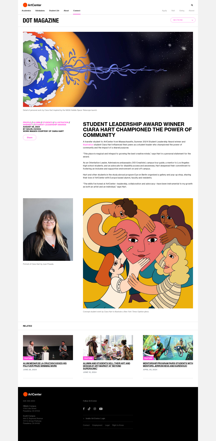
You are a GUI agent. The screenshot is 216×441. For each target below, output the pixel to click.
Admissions (40, 11)
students (47, 122)
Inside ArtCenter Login (95, 418)
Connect (76, 11)
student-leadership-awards (50, 124)
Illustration (88, 144)
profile (27, 122)
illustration (61, 122)
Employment (97, 425)
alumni (36, 122)
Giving (181, 11)
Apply (164, 11)
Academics (26, 11)
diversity (28, 124)
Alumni (191, 11)
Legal (107, 425)
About (66, 11)
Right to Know (118, 425)
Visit (173, 11)
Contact (86, 425)
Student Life (54, 11)
